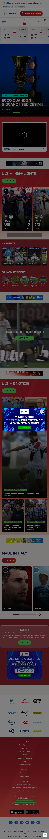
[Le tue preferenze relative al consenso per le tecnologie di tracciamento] (45, 835)
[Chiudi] (42, 411)
